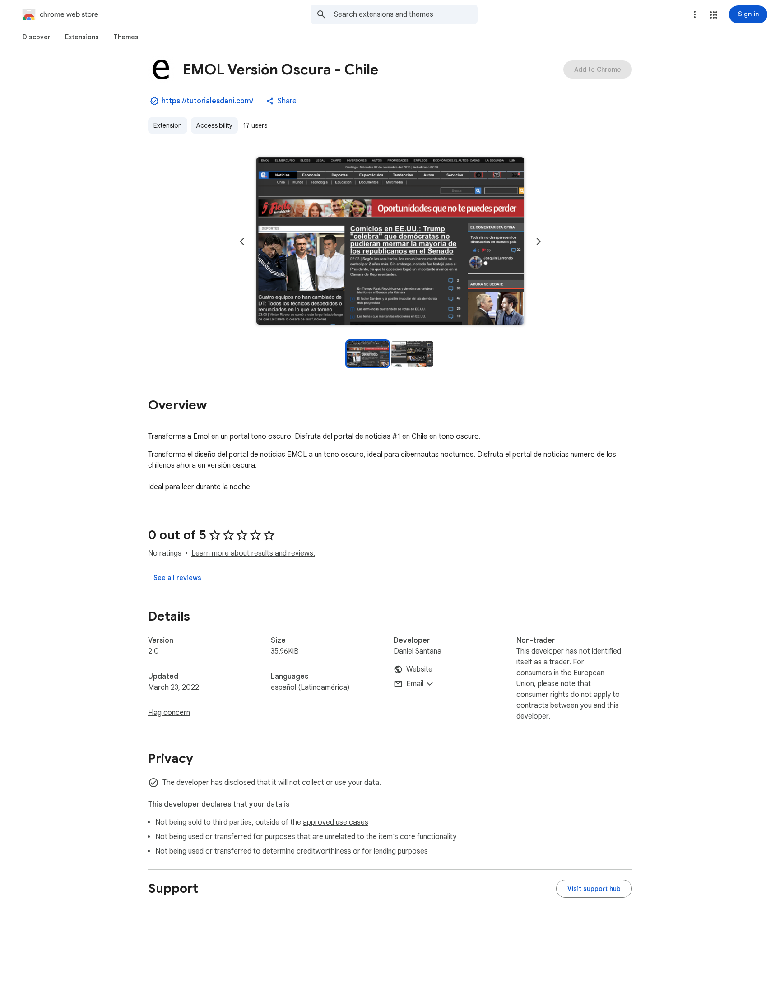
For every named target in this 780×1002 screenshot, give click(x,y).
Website (419, 669)
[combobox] (406, 14)
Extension (167, 125)
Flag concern (169, 712)
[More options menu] (695, 14)
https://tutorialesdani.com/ (207, 101)
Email (414, 683)
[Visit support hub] (594, 889)
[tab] (36, 37)
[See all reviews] (177, 578)
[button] (714, 15)
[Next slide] (538, 241)
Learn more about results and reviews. (253, 553)
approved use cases (335, 822)
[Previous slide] (242, 241)
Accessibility (214, 125)
